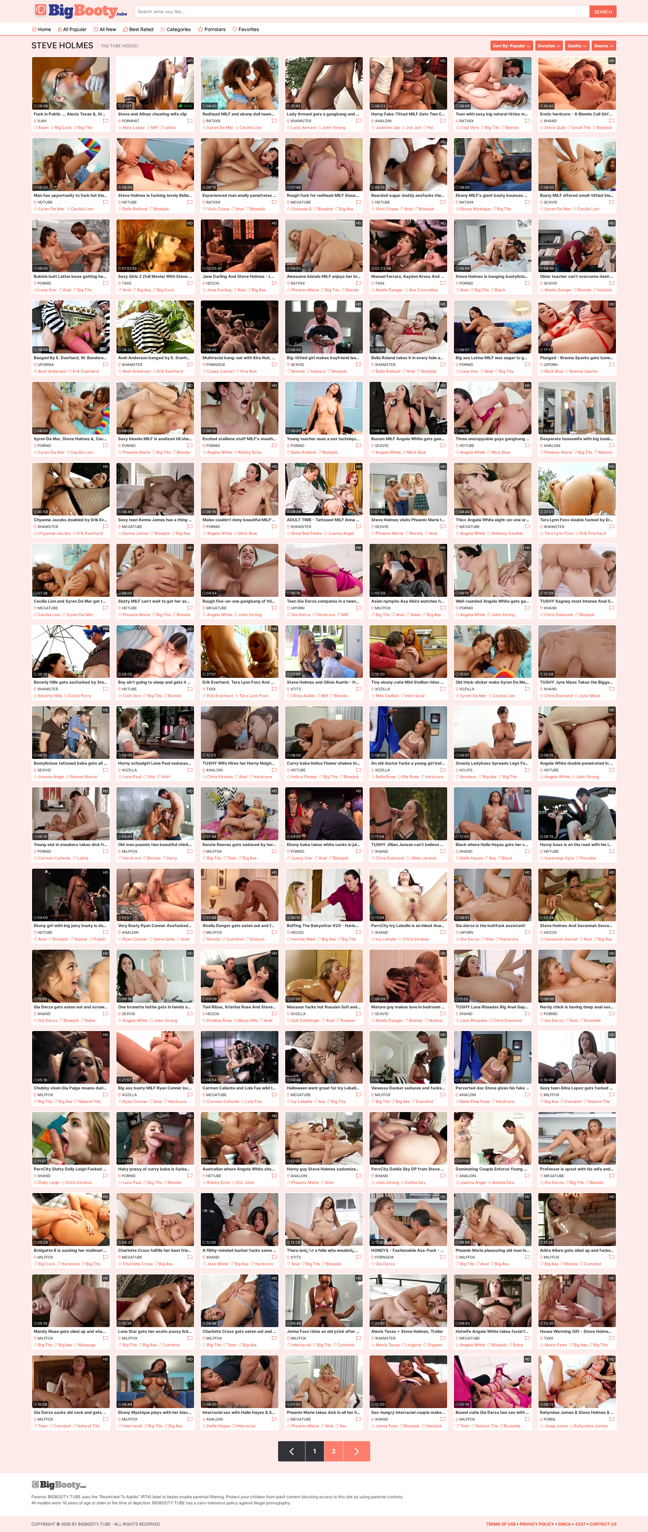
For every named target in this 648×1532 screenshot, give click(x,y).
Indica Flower (304, 776)
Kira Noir (248, 371)
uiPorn (551, 364)
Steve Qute (555, 127)
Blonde (512, 127)
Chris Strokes (220, 776)
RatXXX (213, 120)
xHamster (301, 120)
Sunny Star (302, 858)
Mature (605, 452)
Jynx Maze (589, 695)
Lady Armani (303, 127)
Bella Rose (386, 776)
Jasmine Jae (388, 127)
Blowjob (604, 127)
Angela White (219, 452)
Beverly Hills (50, 695)
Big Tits (85, 127)
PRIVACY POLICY (537, 1524)
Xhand (550, 120)
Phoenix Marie (305, 289)
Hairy (172, 858)
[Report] (105, 121)
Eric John (245, 1182)
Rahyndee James (591, 1425)
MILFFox (382, 608)
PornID (44, 283)
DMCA (564, 1524)
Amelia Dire (503, 1182)
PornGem (215, 364)
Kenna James (135, 533)
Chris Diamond (558, 614)
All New (107, 29)
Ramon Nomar (84, 776)
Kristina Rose (219, 1020)
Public (100, 939)
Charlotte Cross (138, 1263)
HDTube (45, 202)
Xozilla (382, 689)
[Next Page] (356, 1451)
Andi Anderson (52, 371)
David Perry (79, 695)
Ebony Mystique (475, 208)
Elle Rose (410, 776)
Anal (240, 208)
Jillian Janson (423, 858)
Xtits (296, 689)
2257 (580, 1524)
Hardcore (326, 614)
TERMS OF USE (501, 1524)
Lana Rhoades (473, 1020)
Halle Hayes (471, 858)
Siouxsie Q (301, 208)
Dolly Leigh (48, 1182)
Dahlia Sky (415, 1182)
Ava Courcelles (423, 289)
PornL (550, 1419)
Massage (87, 1344)
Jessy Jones (556, 1425)
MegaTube (301, 202)
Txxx (126, 283)
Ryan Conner (135, 939)
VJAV (42, 120)
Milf (154, 127)
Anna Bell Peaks (306, 533)
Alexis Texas (388, 1344)
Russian (348, 1020)
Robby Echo (250, 452)
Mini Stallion (387, 695)
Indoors (604, 289)
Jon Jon (413, 127)
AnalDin (383, 120)
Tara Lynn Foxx (559, 533)
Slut (151, 776)
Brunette (592, 1020)
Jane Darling (219, 289)
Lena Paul (132, 776)
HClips (466, 770)
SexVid (550, 202)
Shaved (257, 939)
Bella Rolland (135, 208)
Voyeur (81, 939)
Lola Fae (253, 1101)
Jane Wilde (217, 1263)
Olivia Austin (303, 695)
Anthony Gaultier (507, 533)
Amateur (468, 776)
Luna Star (47, 289)
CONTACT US (603, 1524)
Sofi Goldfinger (305, 1020)
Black (500, 289)
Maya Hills (248, 1020)
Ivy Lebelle (386, 939)
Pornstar (588, 858)
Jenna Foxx (387, 1425)
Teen (232, 858)
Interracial (415, 695)
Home (44, 29)
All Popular (74, 29)
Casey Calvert (220, 371)
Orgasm (434, 1344)
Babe (90, 1020)
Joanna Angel (341, 533)
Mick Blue (553, 371)
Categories (178, 29)
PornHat (130, 120)
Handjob (434, 1425)
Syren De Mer (220, 127)
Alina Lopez (134, 127)
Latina (170, 127)
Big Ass (346, 208)
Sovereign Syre (559, 858)
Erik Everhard (86, 371)
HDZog (212, 283)
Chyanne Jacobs (54, 533)
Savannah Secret (560, 939)
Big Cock (63, 127)
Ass (492, 858)
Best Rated (141, 29)
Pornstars (214, 29)
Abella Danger (389, 289)
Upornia (45, 364)
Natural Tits (89, 1101)
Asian (43, 127)
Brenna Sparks (583, 371)
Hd (430, 127)
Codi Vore (469, 127)
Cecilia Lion (251, 127)
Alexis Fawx (555, 1344)
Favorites (248, 29)
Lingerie (413, 1344)
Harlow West (303, 939)
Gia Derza (300, 614)
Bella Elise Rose (475, 1101)
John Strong (333, 127)
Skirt (165, 776)
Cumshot (235, 939)
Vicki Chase (218, 208)
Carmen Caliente (54, 858)
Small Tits (581, 127)
